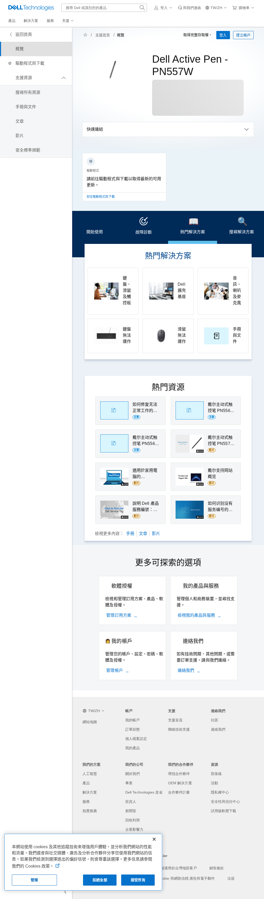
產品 (86, 783)
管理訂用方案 (118, 615)
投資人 (130, 801)
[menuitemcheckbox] (36, 78)
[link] (189, 8)
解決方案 (89, 792)
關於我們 (132, 774)
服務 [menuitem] (50, 21)
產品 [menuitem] (11, 21)
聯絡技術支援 (179, 729)
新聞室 (130, 811)
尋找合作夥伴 (179, 774)
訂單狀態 (132, 729)
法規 (231, 878)
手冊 (130, 533)
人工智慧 (89, 774)
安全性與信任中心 (225, 801)
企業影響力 (134, 829)
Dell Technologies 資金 (144, 792)
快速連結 (95, 129)
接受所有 (138, 880)
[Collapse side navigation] (64, 892)
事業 (129, 783)
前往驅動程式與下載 (101, 197)
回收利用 (132, 820)
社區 (214, 720)
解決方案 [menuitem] (31, 21)
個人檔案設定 (136, 739)
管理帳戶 (114, 670)
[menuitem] (68, 21)
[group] (124, 180)
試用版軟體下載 (223, 811)
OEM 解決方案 (180, 783)
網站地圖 (89, 722)
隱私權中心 (220, 792)
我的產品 (132, 748)
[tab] (94, 227)
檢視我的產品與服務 (196, 615)
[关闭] (154, 839)
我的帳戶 (132, 720)
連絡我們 (186, 670)
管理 (34, 880)
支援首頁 (102, 35)
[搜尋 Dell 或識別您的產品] (142, 8)
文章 (143, 533)
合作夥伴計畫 (179, 792)
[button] (164, 8)
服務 (86, 801)
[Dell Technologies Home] (31, 8)
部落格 (216, 774)
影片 (156, 533)
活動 (214, 783)
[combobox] (104, 8)
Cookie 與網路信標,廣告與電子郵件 (186, 878)
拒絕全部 (100, 880)
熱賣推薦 (89, 811)
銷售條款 (216, 868)
